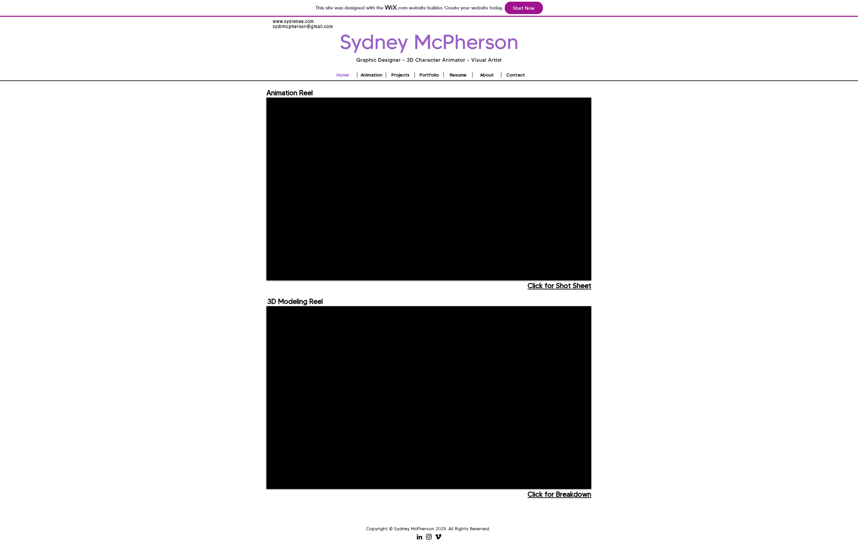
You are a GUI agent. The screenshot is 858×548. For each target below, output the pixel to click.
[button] (400, 75)
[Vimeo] (438, 537)
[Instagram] (429, 537)
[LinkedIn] (419, 537)
